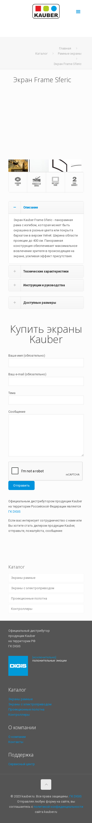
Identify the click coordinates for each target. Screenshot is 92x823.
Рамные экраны (69, 53)
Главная (65, 48)
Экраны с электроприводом (32, 588)
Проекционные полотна (29, 598)
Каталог (41, 53)
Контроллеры (21, 609)
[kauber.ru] (46, 11)
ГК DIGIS (14, 511)
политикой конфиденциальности (58, 806)
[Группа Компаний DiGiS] (39, 677)
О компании (17, 737)
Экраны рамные (23, 578)
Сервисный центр (21, 764)
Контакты (15, 742)
